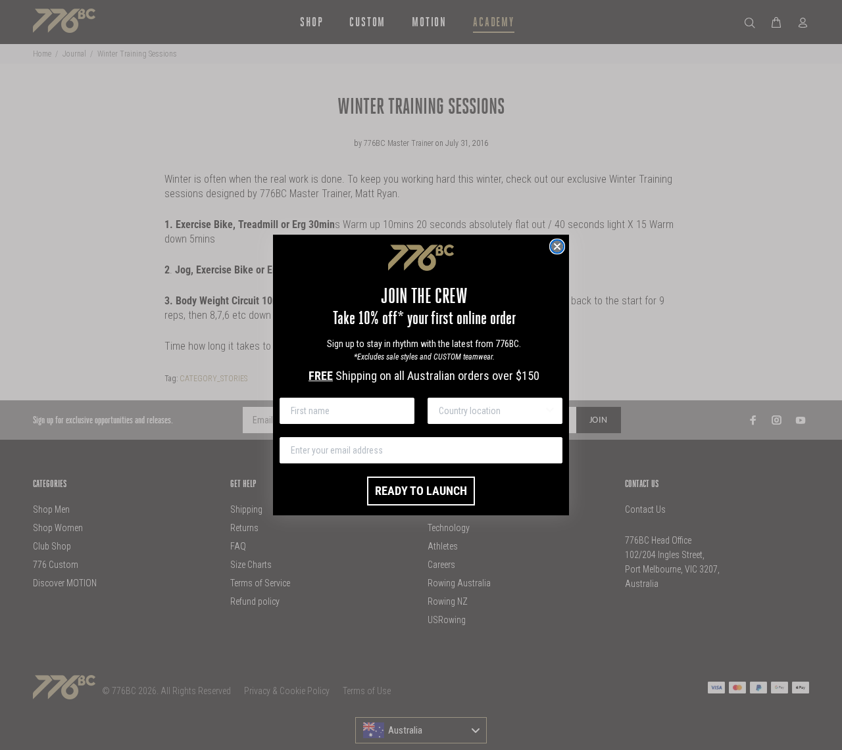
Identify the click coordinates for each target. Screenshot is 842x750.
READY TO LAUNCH (421, 491)
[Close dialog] (557, 246)
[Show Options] (550, 410)
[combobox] (491, 410)
